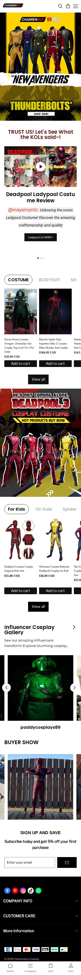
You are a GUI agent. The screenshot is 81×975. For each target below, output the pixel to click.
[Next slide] (74, 687)
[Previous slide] (6, 687)
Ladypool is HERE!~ (40, 237)
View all (38, 379)
